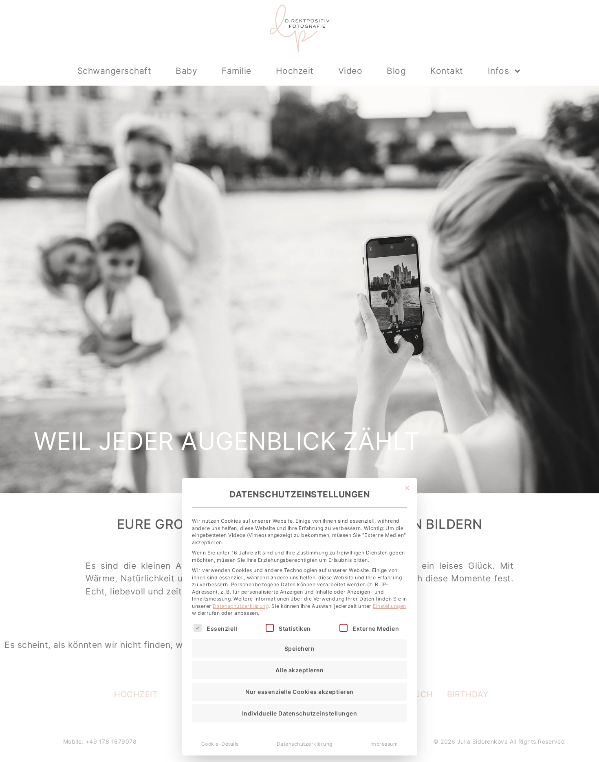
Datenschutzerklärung (241, 606)
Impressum (384, 744)
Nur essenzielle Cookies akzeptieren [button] (299, 691)
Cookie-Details (220, 744)
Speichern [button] (299, 648)
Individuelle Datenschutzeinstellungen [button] (299, 713)
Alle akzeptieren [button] (299, 670)
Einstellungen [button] (389, 606)
